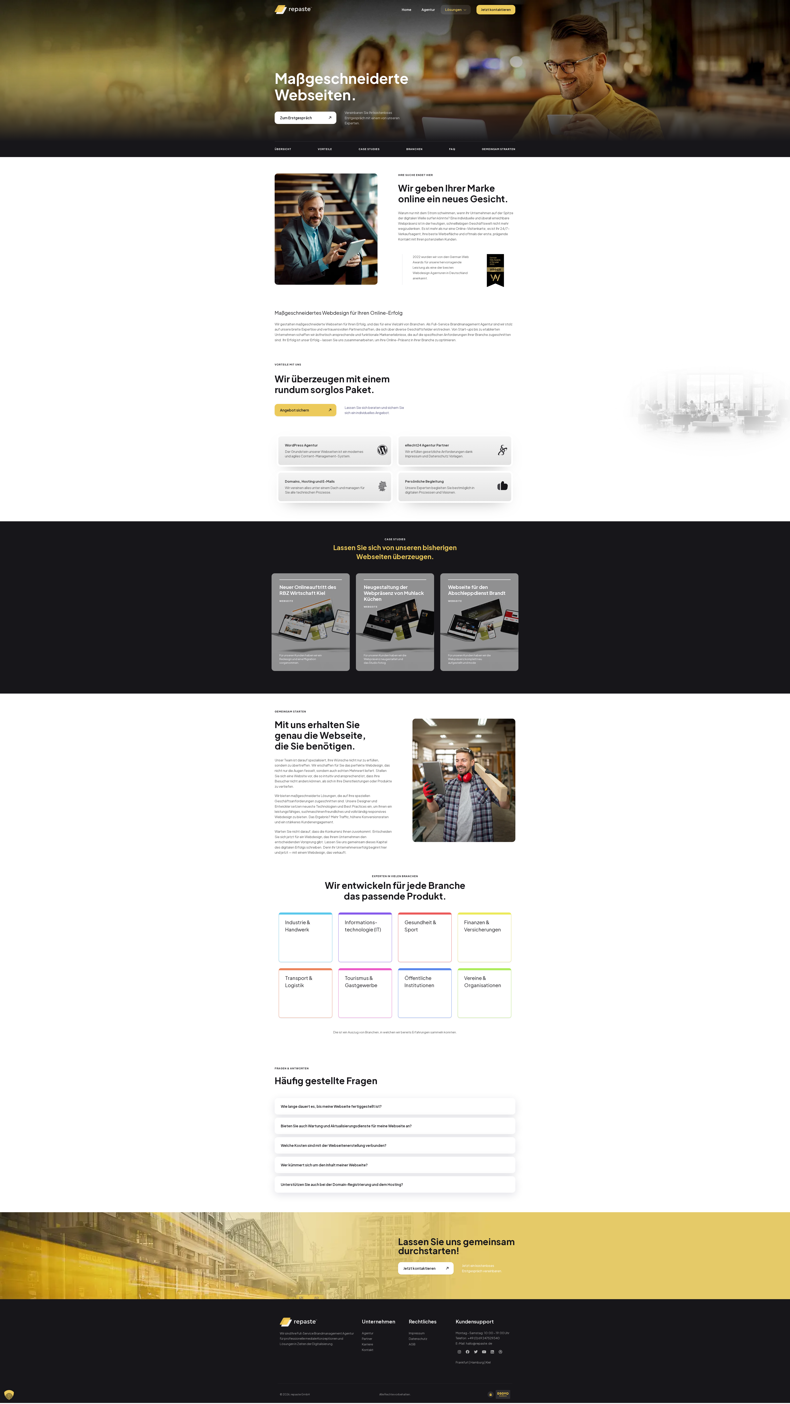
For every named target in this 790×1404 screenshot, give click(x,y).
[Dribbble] (500, 1351)
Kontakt (367, 1350)
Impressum (417, 1333)
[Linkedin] (492, 1351)
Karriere (367, 1344)
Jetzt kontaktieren (496, 9)
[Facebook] (467, 1351)
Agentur (428, 9)
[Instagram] (459, 1351)
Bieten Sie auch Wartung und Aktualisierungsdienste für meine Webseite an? (346, 1126)
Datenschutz (418, 1338)
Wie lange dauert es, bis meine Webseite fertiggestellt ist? (331, 1106)
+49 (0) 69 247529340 (484, 1338)
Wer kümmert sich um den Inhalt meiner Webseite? (324, 1165)
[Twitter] (476, 1351)
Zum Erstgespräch (296, 118)
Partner (367, 1338)
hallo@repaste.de (479, 1343)
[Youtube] (484, 1351)
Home (406, 9)
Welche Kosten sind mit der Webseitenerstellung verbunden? (333, 1145)
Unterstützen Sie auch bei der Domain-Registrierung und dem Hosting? (342, 1184)
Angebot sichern (294, 410)
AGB (412, 1344)
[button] (395, 1106)
